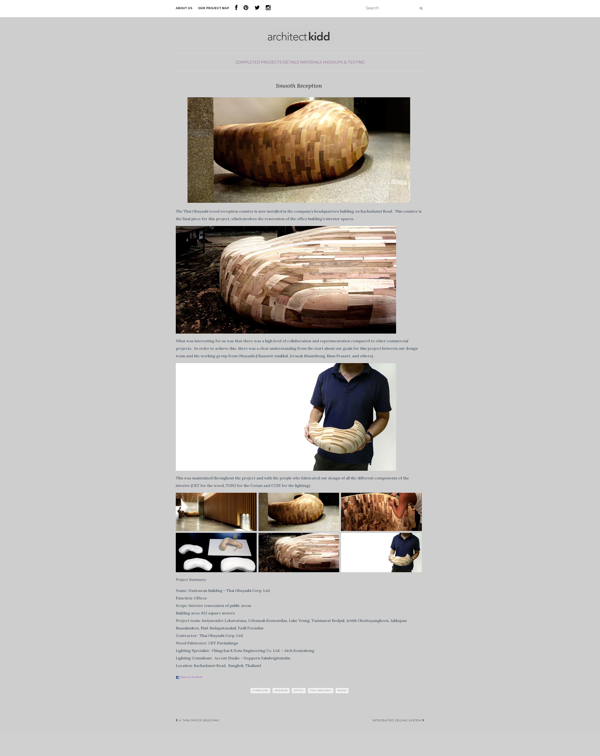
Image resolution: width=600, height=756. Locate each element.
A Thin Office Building (198, 720)
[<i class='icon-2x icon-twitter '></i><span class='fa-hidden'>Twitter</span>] (257, 8)
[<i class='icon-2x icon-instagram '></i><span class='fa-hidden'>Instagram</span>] (268, 8)
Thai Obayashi (320, 690)
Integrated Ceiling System (397, 720)
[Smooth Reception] (299, 150)
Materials (311, 62)
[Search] (421, 8)
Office (299, 690)
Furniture (260, 690)
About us (184, 8)
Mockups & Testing (344, 62)
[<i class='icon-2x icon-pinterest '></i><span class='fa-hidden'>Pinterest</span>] (246, 8)
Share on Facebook (191, 677)
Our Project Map (213, 8)
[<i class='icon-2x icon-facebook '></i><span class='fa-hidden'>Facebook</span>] (236, 8)
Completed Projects (258, 62)
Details (291, 62)
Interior (281, 690)
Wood (342, 690)
